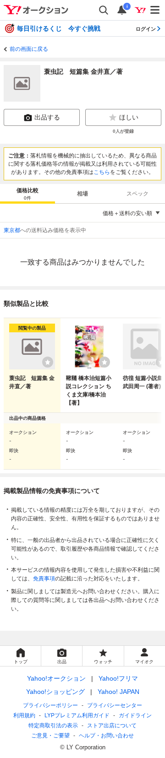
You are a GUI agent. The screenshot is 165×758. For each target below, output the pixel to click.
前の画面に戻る (29, 49)
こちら (102, 172)
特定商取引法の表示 (53, 725)
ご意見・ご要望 (50, 735)
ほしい (128, 117)
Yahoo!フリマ (118, 678)
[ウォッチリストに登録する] (47, 362)
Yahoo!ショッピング (55, 691)
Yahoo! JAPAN (118, 691)
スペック (137, 193)
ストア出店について (112, 725)
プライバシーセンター (114, 705)
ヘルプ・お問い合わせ (106, 735)
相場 (82, 193)
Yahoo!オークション (56, 678)
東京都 (12, 230)
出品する (47, 117)
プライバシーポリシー (50, 705)
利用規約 (24, 715)
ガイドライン (135, 715)
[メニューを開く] (155, 10)
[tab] (27, 193)
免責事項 (44, 578)
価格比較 (27, 193)
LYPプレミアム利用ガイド (77, 715)
